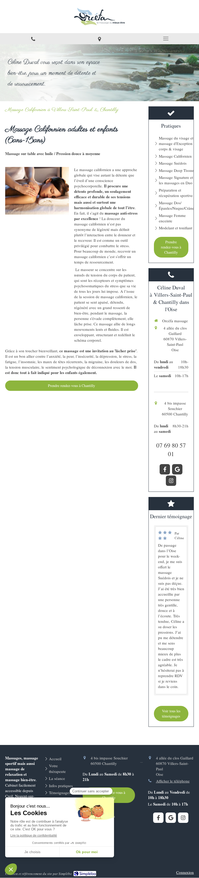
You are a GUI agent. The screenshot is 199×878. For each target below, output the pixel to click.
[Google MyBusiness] (177, 469)
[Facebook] (165, 469)
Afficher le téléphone (173, 781)
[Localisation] (99, 38)
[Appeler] (33, 38)
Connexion (185, 872)
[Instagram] (171, 480)
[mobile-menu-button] (166, 38)
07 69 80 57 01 (171, 449)
